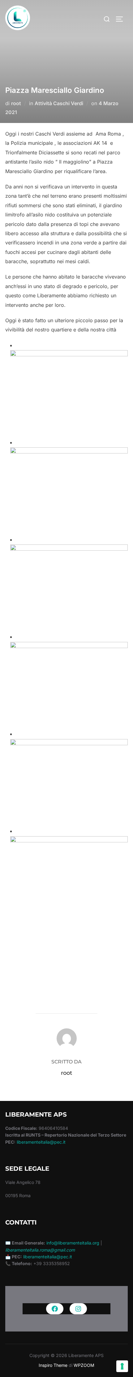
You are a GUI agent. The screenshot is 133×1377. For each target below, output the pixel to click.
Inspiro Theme (53, 1365)
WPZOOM (84, 1365)
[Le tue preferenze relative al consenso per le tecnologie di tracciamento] (122, 1366)
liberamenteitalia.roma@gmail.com (40, 1249)
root (16, 103)
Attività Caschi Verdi (59, 103)
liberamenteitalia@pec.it (41, 1142)
